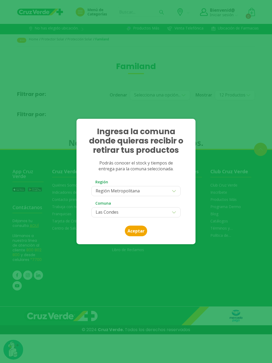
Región (101, 181)
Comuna (103, 203)
